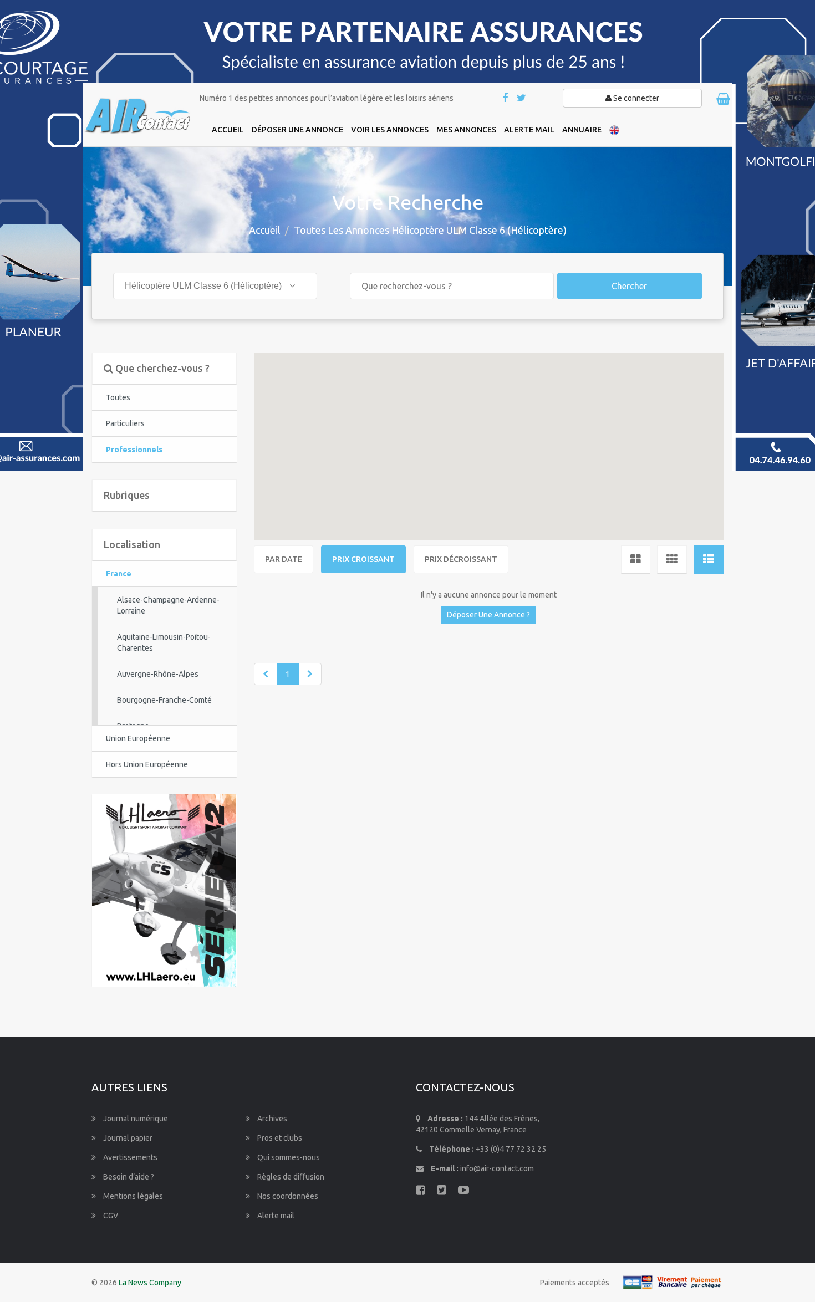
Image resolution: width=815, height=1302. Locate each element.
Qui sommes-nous (288, 1157)
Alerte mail (275, 1215)
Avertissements (129, 1157)
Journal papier (126, 1137)
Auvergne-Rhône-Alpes (157, 674)
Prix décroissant (461, 559)
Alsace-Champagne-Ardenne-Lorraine (168, 605)
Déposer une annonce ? (488, 614)
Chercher (629, 286)
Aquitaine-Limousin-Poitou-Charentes (164, 642)
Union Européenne (138, 738)
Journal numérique (134, 1118)
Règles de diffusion (290, 1176)
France (118, 573)
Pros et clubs (279, 1137)
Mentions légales (132, 1196)
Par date (283, 559)
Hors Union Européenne (147, 764)
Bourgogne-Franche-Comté (164, 700)
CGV (109, 1215)
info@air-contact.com (497, 1168)
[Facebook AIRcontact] (506, 99)
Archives (271, 1118)
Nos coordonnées (287, 1196)
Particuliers (125, 423)
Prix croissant (363, 559)
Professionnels (134, 449)
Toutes (118, 397)
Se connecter (635, 98)
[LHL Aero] (164, 889)
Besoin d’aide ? (127, 1176)
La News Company (150, 1282)
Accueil (265, 230)
